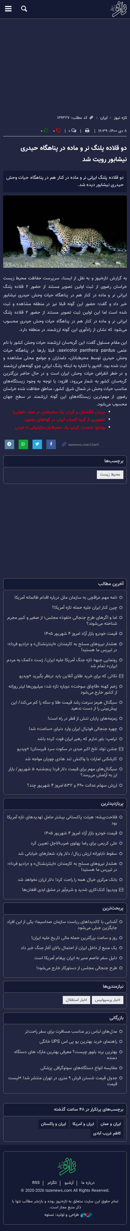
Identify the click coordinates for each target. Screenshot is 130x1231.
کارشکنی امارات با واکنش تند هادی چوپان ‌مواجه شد (71, 759)
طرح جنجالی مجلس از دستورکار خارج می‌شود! (76, 968)
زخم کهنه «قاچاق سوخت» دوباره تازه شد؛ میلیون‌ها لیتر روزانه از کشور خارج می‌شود (63, 689)
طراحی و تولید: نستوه (61, 1215)
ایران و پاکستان (53, 1124)
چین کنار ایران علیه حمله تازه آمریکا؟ (84, 607)
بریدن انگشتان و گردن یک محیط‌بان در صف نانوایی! (59, 412)
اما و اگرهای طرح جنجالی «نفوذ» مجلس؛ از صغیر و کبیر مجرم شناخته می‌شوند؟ (62, 620)
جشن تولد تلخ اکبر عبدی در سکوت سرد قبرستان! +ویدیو (67, 749)
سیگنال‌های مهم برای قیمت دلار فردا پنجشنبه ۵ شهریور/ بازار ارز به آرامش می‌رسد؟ (62, 772)
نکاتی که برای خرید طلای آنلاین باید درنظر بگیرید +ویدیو (68, 676)
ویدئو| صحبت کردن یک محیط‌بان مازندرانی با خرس (60, 427)
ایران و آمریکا (83, 1124)
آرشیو (69, 1183)
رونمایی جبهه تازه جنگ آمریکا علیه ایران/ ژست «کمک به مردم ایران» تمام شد (62, 663)
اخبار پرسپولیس (107, 1000)
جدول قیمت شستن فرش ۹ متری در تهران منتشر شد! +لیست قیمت (62, 1081)
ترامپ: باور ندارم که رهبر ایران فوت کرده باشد (77, 739)
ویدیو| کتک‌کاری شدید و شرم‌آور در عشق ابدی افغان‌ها (69, 889)
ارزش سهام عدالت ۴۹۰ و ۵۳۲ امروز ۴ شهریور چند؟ (72, 785)
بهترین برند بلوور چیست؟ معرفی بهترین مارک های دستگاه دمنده (65, 1055)
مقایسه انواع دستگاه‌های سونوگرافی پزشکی (78, 1068)
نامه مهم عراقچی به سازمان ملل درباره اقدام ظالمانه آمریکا (66, 597)
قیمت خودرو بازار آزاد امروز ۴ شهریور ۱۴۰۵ (80, 633)
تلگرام (52, 1183)
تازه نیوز (65, 9)
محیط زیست (110, 474)
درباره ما (88, 1183)
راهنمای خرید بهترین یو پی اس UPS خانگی (78, 1041)
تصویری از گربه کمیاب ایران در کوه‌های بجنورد (64, 419)
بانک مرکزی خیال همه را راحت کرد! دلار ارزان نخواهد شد (67, 879)
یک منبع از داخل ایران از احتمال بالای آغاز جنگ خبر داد (69, 948)
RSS (36, 1183)
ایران (104, 118)
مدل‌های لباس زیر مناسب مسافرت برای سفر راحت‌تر (71, 1031)
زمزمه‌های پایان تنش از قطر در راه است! (82, 718)
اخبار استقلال (76, 1000)
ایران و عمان (111, 1124)
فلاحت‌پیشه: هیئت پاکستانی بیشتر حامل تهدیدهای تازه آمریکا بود (62, 820)
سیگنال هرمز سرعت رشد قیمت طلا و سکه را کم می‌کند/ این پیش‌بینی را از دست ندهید (64, 705)
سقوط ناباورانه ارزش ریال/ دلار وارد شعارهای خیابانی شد (67, 853)
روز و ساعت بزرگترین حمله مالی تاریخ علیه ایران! (74, 938)
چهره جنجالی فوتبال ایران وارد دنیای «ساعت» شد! (73, 729)
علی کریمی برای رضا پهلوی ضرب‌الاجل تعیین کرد (74, 843)
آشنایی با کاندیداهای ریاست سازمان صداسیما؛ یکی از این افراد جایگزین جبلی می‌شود (62, 924)
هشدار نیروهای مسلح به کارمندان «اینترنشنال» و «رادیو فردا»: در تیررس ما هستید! (62, 647)
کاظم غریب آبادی (107, 1133)
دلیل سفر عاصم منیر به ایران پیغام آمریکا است (75, 958)
